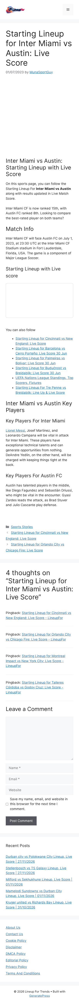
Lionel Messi (15, 430)
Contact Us (14, 934)
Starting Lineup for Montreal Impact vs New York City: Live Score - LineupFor (35, 661)
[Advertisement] (39, 116)
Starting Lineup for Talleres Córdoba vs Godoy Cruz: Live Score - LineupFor (35, 687)
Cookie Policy (16, 941)
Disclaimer (14, 947)
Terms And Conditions (23, 973)
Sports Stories (22, 527)
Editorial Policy (17, 960)
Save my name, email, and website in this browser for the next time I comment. (39, 804)
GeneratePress (39, 996)
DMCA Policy (16, 954)
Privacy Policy (16, 967)
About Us (13, 927)
